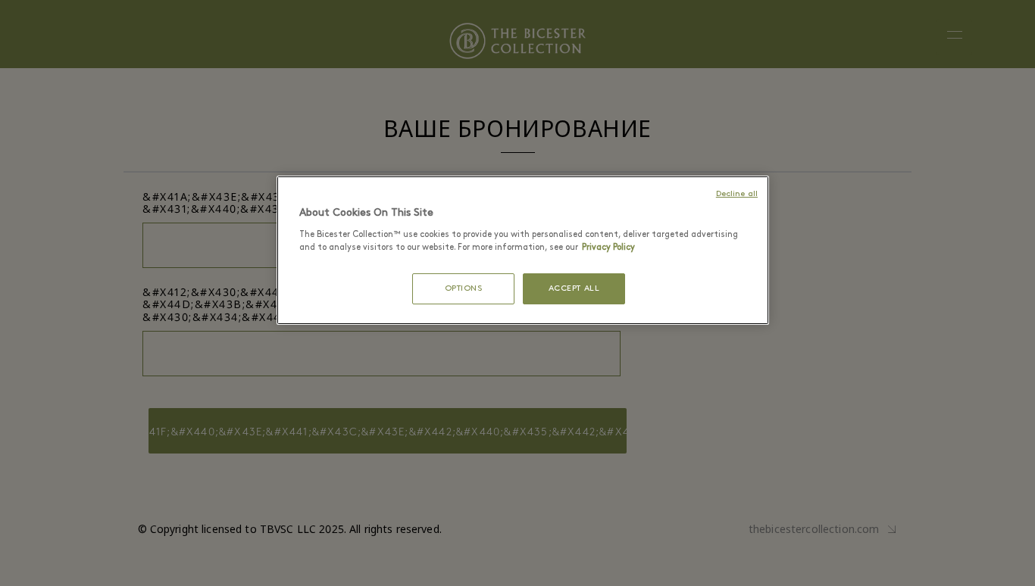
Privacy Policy (608, 247)
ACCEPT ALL (574, 289)
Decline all (737, 194)
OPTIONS (464, 289)
